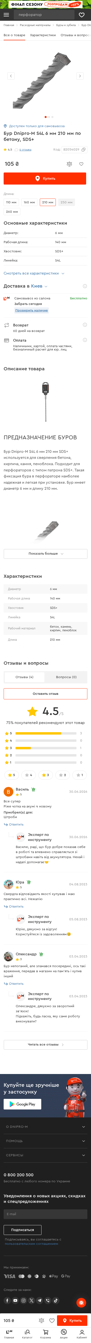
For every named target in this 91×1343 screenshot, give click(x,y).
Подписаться (22, 1230)
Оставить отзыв (45, 694)
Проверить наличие (31, 310)
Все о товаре (14, 35)
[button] (80, 76)
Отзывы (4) (24, 677)
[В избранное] (81, 164)
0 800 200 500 (18, 1175)
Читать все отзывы (43, 1044)
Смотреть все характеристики (31, 273)
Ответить (16, 824)
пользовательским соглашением (31, 1244)
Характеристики (43, 35)
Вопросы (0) (66, 677)
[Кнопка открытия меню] (6, 15)
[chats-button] (81, 1303)
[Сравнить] (69, 164)
